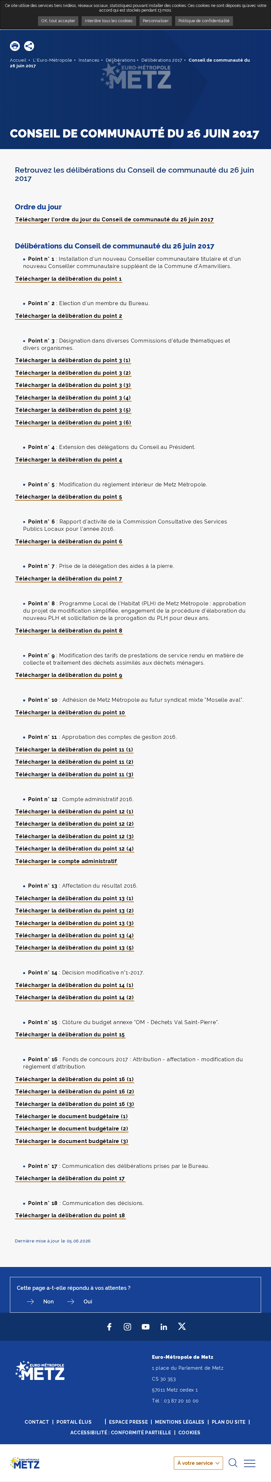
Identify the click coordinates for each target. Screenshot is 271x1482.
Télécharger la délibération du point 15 (70, 1034)
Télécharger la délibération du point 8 (69, 631)
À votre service (195, 1463)
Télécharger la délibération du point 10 (70, 712)
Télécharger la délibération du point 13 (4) (75, 935)
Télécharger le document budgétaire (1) (72, 1116)
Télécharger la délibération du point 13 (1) (74, 898)
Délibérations (120, 60)
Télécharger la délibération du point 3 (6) (73, 422)
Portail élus (74, 1422)
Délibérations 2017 (161, 60)
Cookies (189, 1432)
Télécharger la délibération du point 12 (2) (75, 824)
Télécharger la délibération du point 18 (70, 1215)
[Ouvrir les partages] (29, 46)
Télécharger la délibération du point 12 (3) (75, 836)
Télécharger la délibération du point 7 (69, 579)
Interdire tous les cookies (109, 21)
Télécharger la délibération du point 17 (70, 1178)
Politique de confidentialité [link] (204, 21)
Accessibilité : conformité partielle (120, 1432)
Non (48, 1301)
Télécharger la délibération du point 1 (69, 279)
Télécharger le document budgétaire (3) (72, 1141)
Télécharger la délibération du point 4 (69, 460)
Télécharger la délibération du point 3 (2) (73, 373)
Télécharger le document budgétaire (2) (72, 1128)
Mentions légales (179, 1422)
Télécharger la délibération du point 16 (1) (75, 1079)
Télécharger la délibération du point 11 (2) (74, 762)
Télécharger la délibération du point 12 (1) (74, 811)
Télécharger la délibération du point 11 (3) (74, 774)
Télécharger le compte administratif (66, 861)
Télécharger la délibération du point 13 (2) (75, 910)
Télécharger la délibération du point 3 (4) (73, 398)
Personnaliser (156, 21)
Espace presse (128, 1422)
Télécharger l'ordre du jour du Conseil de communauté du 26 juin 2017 (114, 219)
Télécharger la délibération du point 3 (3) (73, 385)
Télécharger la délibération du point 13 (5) (75, 948)
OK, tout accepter (58, 21)
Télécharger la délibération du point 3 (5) (73, 410)
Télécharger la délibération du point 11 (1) (74, 749)
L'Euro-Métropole (52, 60)
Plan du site (229, 1422)
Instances (89, 60)
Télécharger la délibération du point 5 (69, 497)
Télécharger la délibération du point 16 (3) (75, 1104)
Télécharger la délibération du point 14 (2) (75, 997)
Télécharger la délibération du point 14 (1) (74, 985)
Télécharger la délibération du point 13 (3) (75, 923)
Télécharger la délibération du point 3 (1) (73, 360)
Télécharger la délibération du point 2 (69, 316)
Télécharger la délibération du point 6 (69, 541)
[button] (15, 46)
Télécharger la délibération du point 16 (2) (75, 1091)
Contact (37, 1422)
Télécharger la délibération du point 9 (69, 675)
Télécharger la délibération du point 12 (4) (75, 849)
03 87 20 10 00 (181, 1400)
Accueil (18, 60)
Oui (88, 1301)
